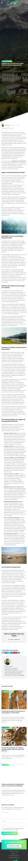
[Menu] (1, 2)
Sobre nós (14, 853)
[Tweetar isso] (9, 653)
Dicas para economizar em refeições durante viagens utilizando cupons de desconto (12, 749)
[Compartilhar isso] (14, 125)
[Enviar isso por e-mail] (12, 125)
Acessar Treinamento (14, 857)
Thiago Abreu (8, 666)
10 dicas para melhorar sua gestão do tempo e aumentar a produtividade (12, 785)
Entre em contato (14, 851)
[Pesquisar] (26, 2)
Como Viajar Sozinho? (14, 855)
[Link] (14, 2)
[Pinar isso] (15, 653)
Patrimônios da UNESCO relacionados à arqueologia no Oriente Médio (13, 711)
